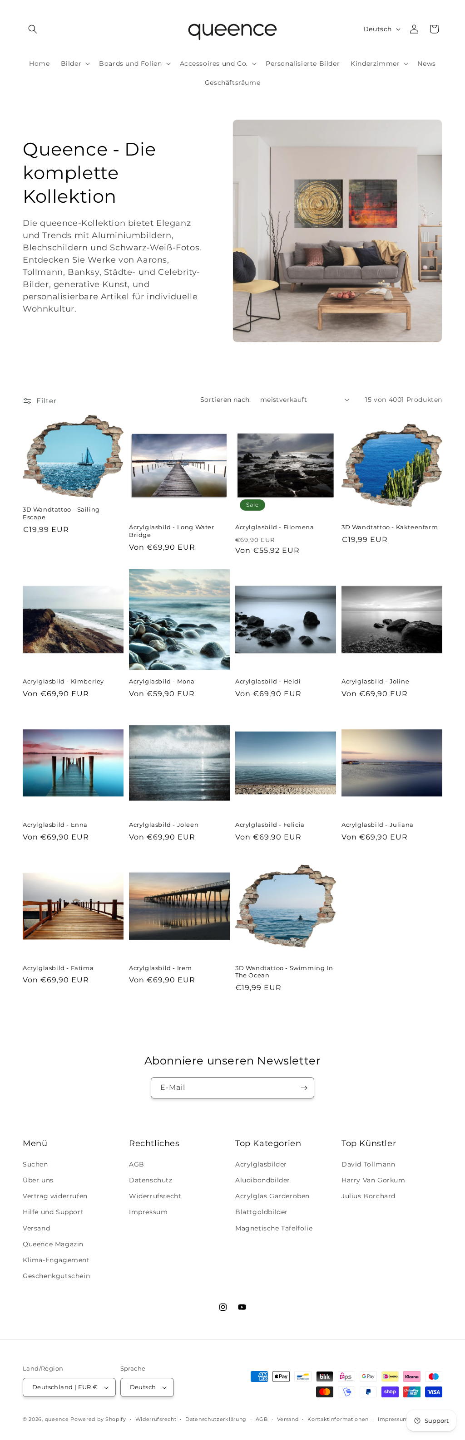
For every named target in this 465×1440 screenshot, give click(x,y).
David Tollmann (368, 1164)
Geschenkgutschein (56, 1276)
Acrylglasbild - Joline (375, 681)
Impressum (148, 1212)
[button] (33, 29)
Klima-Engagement (56, 1260)
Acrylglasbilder (261, 1164)
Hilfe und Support (53, 1212)
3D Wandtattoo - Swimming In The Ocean (284, 971)
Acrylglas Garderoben (272, 1196)
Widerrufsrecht (155, 1196)
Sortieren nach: (225, 399)
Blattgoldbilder (261, 1212)
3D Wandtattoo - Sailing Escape (61, 513)
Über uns (38, 1180)
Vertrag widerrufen (55, 1196)
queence (57, 1419)
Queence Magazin (53, 1244)
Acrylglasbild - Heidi (268, 681)
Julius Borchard (368, 1196)
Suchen (35, 1164)
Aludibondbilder (262, 1180)
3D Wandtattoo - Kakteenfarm (389, 527)
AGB (136, 1164)
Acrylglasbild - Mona (162, 681)
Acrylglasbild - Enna (55, 824)
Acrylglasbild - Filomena (274, 527)
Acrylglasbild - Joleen (163, 824)
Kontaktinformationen (338, 1419)
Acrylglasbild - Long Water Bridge (171, 530)
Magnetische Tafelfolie (273, 1228)
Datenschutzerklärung (216, 1419)
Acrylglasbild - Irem (160, 967)
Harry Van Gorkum (373, 1180)
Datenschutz (151, 1180)
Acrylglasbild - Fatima (58, 967)
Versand (36, 1228)
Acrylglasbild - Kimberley (63, 681)
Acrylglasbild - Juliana (377, 824)
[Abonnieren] (304, 1087)
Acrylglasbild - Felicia (270, 824)
